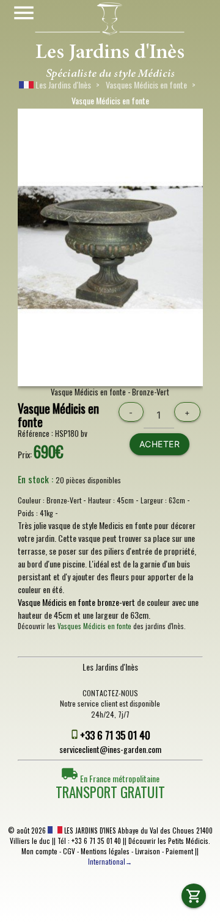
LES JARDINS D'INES (89, 830)
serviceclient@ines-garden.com (110, 749)
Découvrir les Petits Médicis (168, 841)
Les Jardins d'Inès (62, 84)
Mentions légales (105, 851)
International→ (110, 861)
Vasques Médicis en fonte (146, 84)
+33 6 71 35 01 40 (115, 735)
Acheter (159, 444)
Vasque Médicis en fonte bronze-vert (76, 602)
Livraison (147, 851)
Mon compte (39, 851)
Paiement (179, 851)
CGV (69, 851)
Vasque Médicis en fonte (58, 415)
